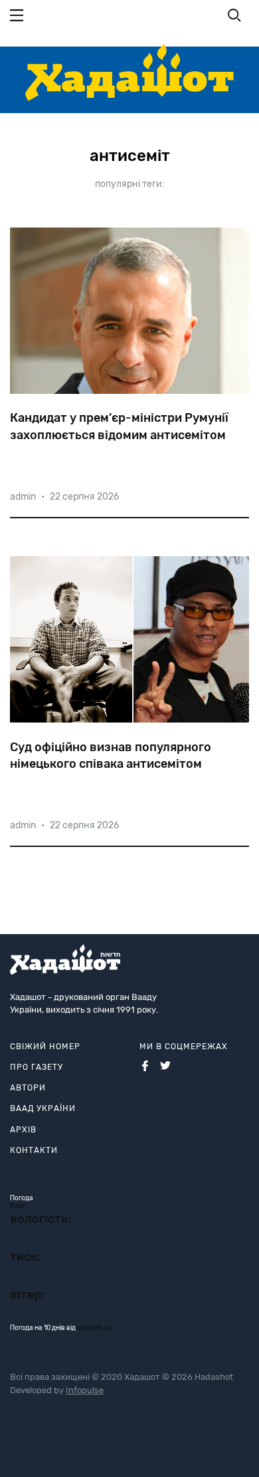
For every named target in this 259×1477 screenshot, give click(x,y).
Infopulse (85, 1390)
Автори (28, 1087)
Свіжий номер (45, 1046)
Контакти (34, 1150)
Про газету (36, 1067)
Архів (23, 1129)
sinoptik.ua (95, 1328)
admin (23, 496)
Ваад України (43, 1108)
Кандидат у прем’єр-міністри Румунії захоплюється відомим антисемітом (119, 426)
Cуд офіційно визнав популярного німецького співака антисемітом (110, 755)
